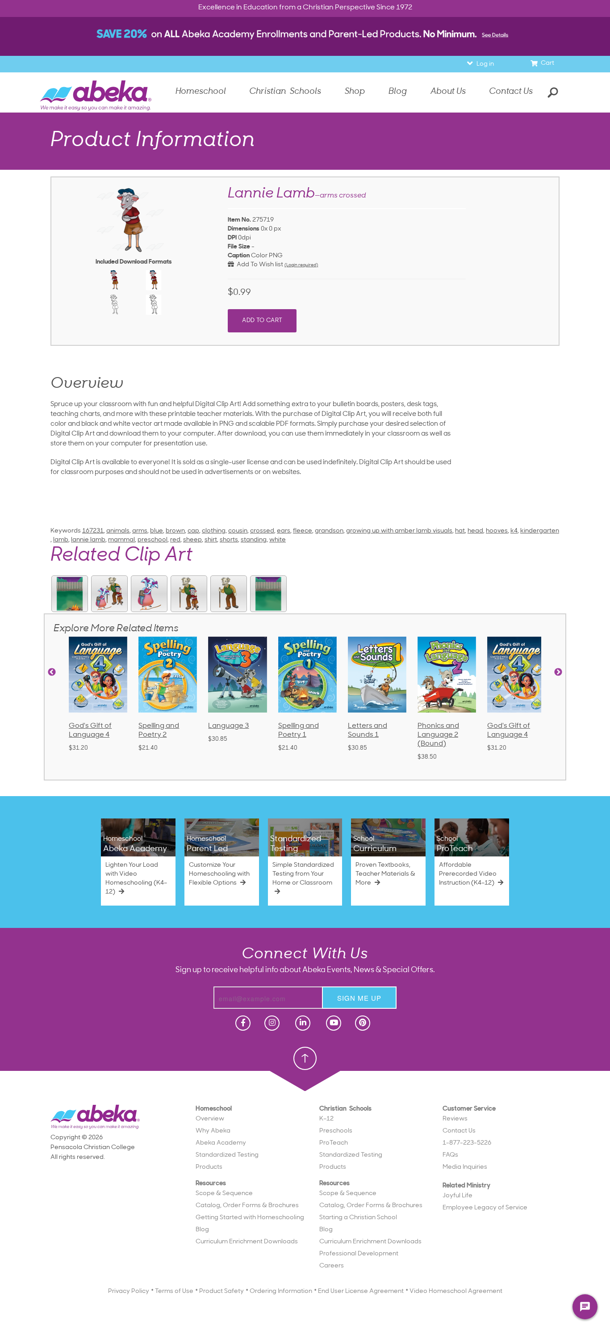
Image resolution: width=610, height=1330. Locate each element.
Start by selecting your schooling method (305, 158)
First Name (242, 193)
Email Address (237, 255)
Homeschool (276, 170)
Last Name (242, 224)
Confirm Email (237, 285)
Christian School (339, 170)
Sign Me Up (303, 323)
